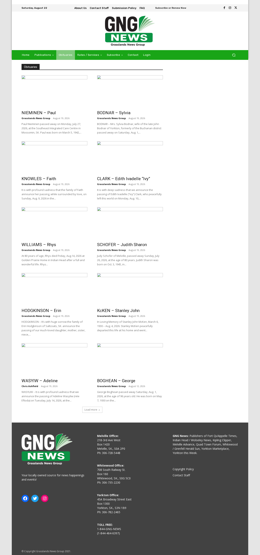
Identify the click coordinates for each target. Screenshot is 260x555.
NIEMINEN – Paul (39, 112)
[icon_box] (168, 8)
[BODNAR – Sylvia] (130, 91)
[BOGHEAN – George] (130, 359)
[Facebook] (224, 8)
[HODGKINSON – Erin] (54, 289)
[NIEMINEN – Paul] (54, 91)
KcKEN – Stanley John (118, 310)
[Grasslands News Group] (130, 31)
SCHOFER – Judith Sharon (122, 244)
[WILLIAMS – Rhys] (54, 223)
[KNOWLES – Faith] (54, 157)
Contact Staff (181, 475)
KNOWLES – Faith (39, 178)
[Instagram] (230, 8)
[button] (233, 55)
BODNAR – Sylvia (113, 112)
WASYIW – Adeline (40, 380)
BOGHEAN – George (116, 380)
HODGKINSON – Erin (41, 310)
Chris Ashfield (30, 386)
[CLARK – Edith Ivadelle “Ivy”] (130, 157)
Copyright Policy (183, 469)
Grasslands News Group (36, 118)
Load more (90, 409)
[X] (235, 8)
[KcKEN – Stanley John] (130, 289)
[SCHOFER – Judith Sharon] (130, 223)
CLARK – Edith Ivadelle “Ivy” (123, 178)
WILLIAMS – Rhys (39, 244)
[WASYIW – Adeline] (54, 359)
